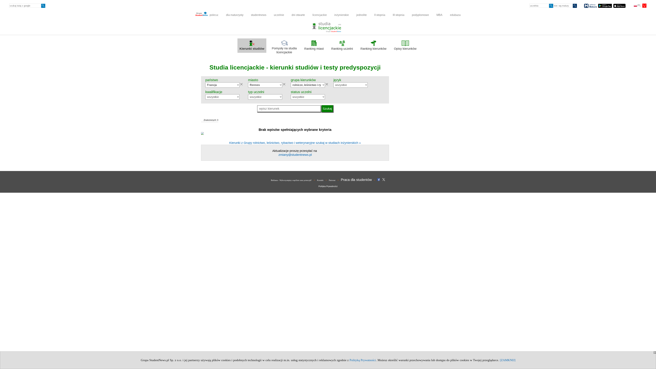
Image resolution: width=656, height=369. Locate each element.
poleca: (213, 14)
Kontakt (320, 180)
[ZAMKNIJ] (507, 360)
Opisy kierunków (405, 48)
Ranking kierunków (373, 48)
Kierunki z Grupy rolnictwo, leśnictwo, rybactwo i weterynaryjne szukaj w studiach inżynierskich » (295, 143)
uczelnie (279, 14)
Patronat (332, 180)
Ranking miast (314, 48)
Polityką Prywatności (363, 360)
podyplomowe (420, 14)
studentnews (258, 14)
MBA (439, 14)
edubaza (455, 14)
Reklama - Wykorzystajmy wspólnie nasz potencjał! (291, 180)
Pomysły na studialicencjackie (284, 50)
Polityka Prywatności (328, 186)
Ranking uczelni (342, 48)
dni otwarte (298, 14)
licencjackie (319, 14)
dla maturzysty (234, 14)
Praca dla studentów (356, 180)
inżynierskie (341, 14)
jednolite (361, 14)
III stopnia (398, 14)
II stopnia (379, 14)
